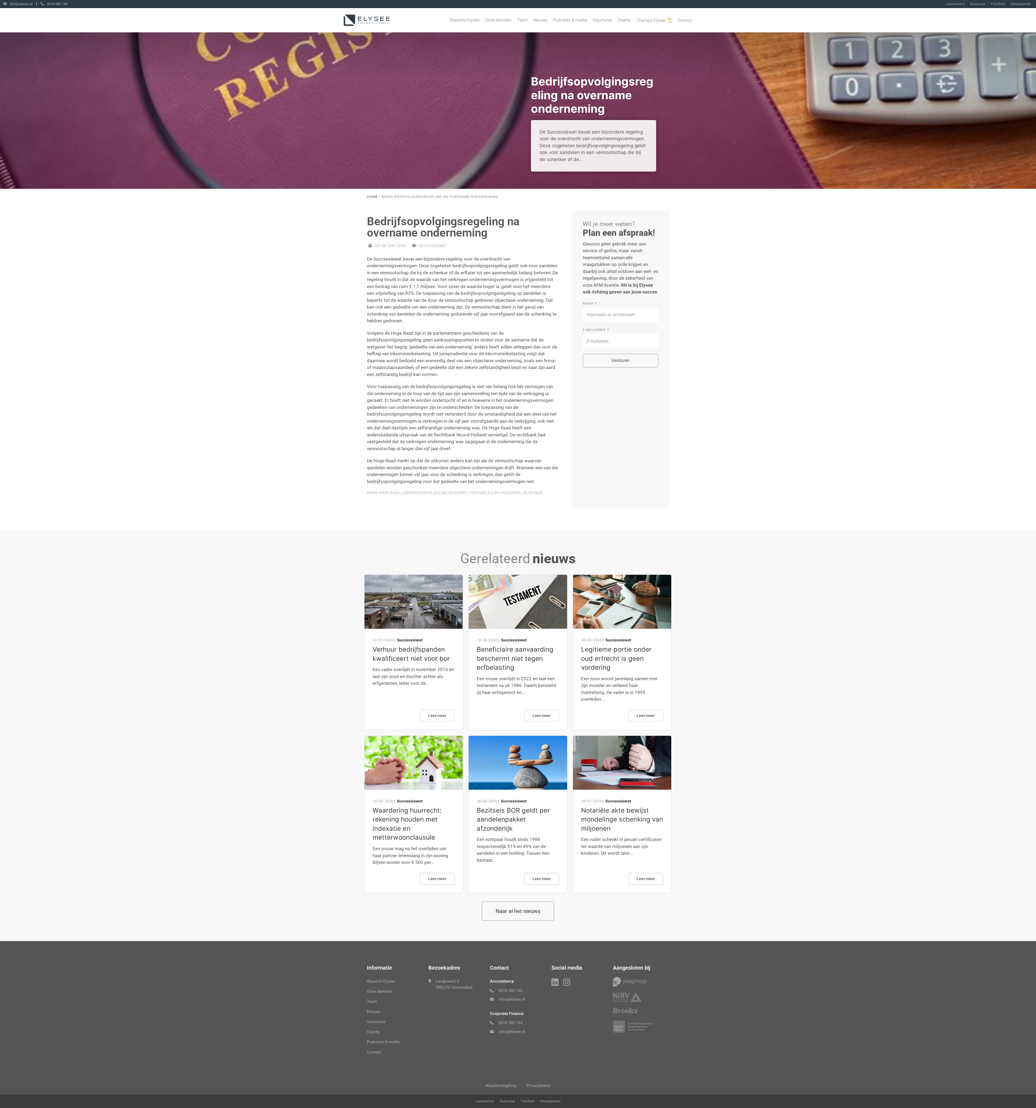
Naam (588, 303)
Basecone (977, 4)
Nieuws (540, 20)
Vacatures (602, 20)
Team (522, 20)
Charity (624, 20)
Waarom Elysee (464, 20)
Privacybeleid (538, 1085)
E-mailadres (595, 330)
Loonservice (955, 4)
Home (372, 197)
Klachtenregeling (501, 1085)
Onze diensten (498, 20)
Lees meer (437, 715)
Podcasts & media (570, 20)
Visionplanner (1020, 4)
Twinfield (998, 4)
